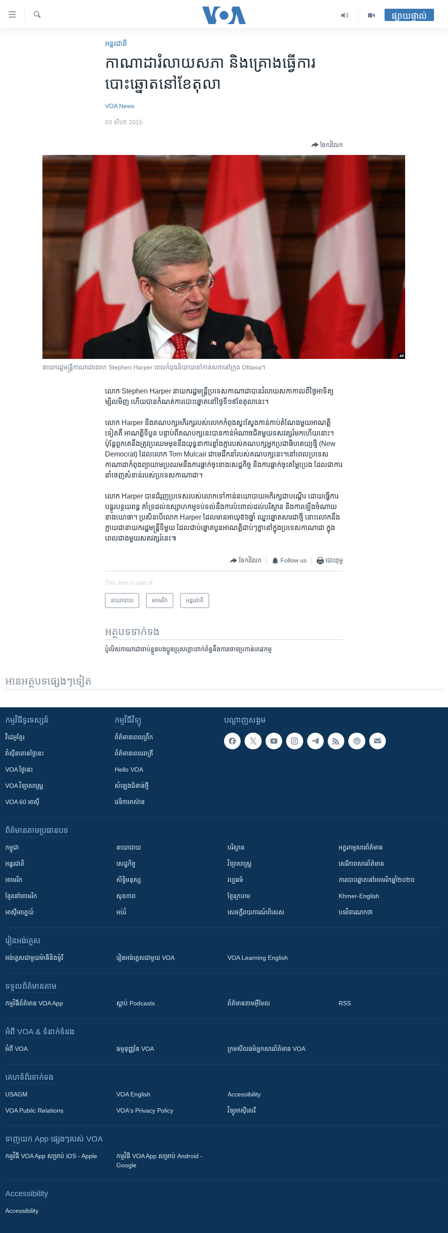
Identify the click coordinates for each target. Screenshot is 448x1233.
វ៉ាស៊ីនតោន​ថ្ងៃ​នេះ (24, 753)
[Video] (371, 15)
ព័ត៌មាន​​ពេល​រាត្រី (134, 753)
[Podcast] (356, 741)
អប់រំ (121, 912)
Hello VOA (129, 769)
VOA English (133, 1094)
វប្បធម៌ (235, 879)
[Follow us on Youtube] (274, 741)
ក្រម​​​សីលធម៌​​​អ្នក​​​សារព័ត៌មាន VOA (266, 1048)
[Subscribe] (377, 741)
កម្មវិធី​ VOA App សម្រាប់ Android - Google (159, 1160)
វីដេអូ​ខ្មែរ (14, 737)
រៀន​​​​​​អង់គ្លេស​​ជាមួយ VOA (145, 957)
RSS (345, 1003)
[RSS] (336, 741)
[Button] (327, 145)
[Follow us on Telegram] (315, 741)
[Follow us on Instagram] (294, 741)
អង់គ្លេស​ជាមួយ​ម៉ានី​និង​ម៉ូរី (34, 957)
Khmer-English (359, 895)
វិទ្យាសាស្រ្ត (240, 863)
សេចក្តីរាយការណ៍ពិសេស (256, 912)
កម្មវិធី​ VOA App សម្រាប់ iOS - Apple (51, 1155)
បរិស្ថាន (236, 847)
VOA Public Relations (34, 1110)
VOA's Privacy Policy (144, 1110)
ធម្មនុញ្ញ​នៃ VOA (135, 1048)
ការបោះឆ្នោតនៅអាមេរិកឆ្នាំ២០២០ (377, 879)
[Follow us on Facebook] (232, 741)
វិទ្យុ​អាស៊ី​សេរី (242, 1110)
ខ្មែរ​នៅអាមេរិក (21, 895)
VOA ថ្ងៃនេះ (19, 769)
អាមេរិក (13, 879)
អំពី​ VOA (16, 1048)
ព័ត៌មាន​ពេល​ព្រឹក (134, 737)
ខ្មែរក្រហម (239, 895)
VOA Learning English (258, 957)
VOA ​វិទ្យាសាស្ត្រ (24, 785)
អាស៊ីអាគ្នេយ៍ (19, 912)
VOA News (119, 105)
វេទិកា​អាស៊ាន (130, 801)
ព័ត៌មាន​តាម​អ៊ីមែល (249, 1003)
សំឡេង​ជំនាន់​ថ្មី (132, 785)
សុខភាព (126, 895)
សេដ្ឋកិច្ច (126, 863)
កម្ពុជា (12, 847)
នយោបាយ (128, 847)
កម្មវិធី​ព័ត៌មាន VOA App (34, 1003)
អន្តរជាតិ (116, 43)
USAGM (16, 1094)
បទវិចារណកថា (356, 912)
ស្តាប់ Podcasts (135, 1003)
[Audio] (345, 15)
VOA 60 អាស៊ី (22, 801)
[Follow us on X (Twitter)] (253, 741)
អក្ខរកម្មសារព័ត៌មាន (361, 847)
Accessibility (244, 1094)
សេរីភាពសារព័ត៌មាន (361, 863)
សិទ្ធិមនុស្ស (128, 879)
